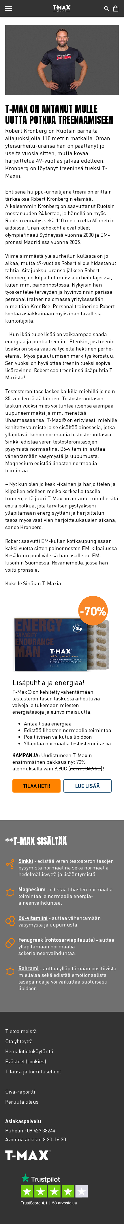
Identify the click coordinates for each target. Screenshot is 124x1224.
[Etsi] (106, 8)
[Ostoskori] (115, 8)
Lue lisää (87, 786)
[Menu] (8, 8)
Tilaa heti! (36, 786)
